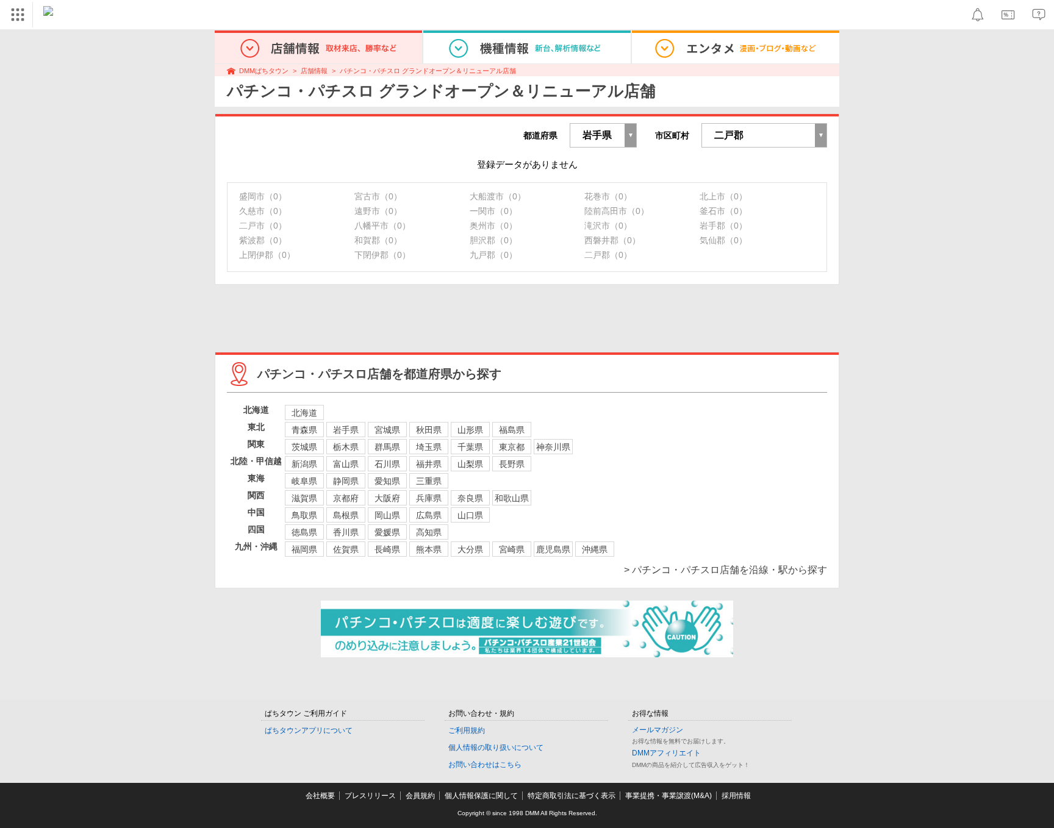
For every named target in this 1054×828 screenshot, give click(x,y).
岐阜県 (304, 481)
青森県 (304, 430)
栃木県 (346, 447)
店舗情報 (314, 70)
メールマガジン (657, 730)
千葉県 (470, 447)
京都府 (346, 498)
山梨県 (470, 464)
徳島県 (304, 532)
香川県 (346, 532)
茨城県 (304, 447)
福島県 (512, 430)
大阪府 (387, 498)
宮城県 (387, 430)
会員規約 (420, 795)
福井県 (429, 464)
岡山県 (387, 515)
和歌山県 (512, 498)
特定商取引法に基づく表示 (571, 795)
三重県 (429, 481)
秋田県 (429, 430)
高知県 (429, 532)
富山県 (346, 464)
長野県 (512, 464)
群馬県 (387, 447)
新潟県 (304, 464)
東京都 (512, 447)
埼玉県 (429, 447)
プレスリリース (370, 795)
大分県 (470, 549)
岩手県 (346, 430)
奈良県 (470, 498)
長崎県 (387, 549)
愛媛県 (387, 532)
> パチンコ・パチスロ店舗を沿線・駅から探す (725, 570)
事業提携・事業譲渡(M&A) (668, 795)
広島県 (429, 515)
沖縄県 (595, 549)
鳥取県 (304, 515)
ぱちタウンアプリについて (309, 730)
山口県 (470, 515)
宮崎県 (512, 549)
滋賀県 (304, 498)
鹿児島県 (553, 549)
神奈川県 (553, 447)
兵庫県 (429, 498)
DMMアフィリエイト (666, 753)
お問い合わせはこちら (485, 764)
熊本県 (429, 549)
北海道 (304, 413)
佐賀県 (346, 549)
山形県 (470, 430)
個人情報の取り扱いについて (495, 747)
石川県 (387, 464)
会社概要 (320, 795)
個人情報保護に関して (481, 795)
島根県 (346, 515)
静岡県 (346, 481)
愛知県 (387, 481)
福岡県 (304, 549)
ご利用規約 (466, 730)
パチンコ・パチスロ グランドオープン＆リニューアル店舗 (428, 70)
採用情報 (736, 795)
